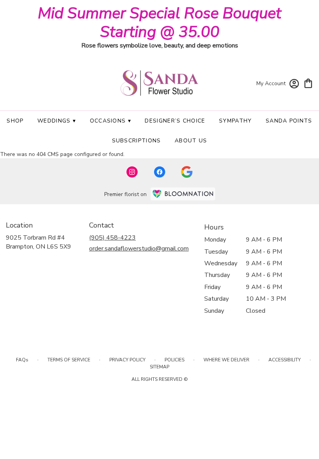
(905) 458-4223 (112, 237)
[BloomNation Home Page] (183, 193)
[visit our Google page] (186, 172)
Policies (174, 360)
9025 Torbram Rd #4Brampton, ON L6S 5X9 (38, 242)
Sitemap (159, 367)
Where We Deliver (226, 360)
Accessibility (284, 360)
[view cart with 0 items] (308, 83)
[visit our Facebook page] (159, 172)
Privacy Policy (127, 360)
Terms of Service (68, 360)
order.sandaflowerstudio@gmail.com (139, 248)
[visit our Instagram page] (132, 172)
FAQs (22, 360)
